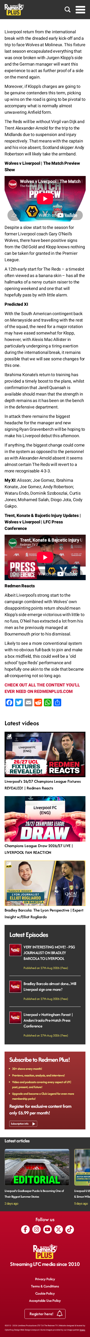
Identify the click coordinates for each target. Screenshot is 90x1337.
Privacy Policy (45, 1278)
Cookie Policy (45, 1293)
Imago (82, 1330)
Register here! (42, 1314)
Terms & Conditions (45, 1286)
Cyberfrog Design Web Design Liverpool (22, 1330)
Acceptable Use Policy (45, 1300)
